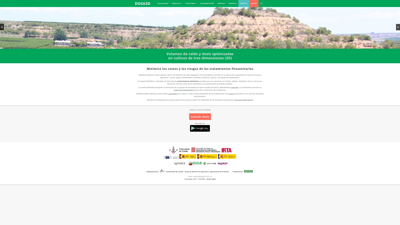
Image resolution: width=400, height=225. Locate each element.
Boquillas (176, 3)
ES (261, 3)
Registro (244, 3)
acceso (231, 94)
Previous (2, 27)
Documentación (207, 3)
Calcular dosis (200, 116)
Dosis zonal (190, 3)
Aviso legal (211, 179)
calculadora (173, 94)
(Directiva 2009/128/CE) (244, 100)
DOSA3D (142, 3)
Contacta (232, 3)
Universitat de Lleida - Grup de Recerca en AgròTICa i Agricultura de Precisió (197, 172)
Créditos (221, 3)
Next (398, 27)
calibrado (234, 87)
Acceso (254, 3)
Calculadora (162, 3)
